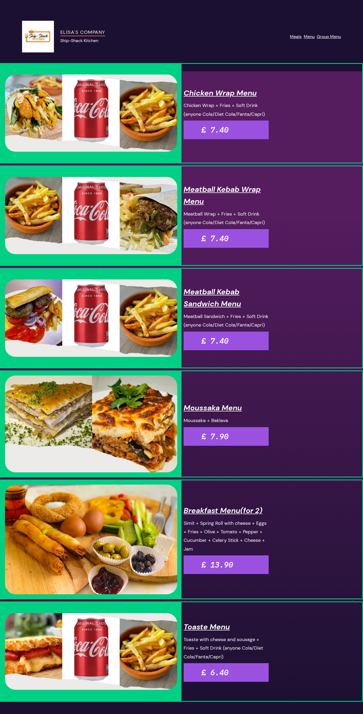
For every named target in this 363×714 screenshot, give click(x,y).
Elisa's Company (82, 32)
